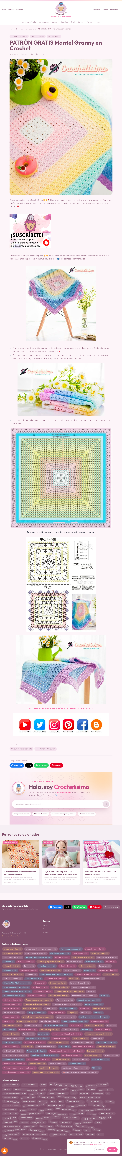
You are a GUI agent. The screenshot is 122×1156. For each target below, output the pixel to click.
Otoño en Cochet (102, 1030)
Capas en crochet (72, 970)
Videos (96, 1068)
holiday (87, 1130)
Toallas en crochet (61, 1059)
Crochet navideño (60, 987)
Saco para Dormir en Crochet (15, 1055)
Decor (91, 991)
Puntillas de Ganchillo (45, 1047)
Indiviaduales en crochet (13, 1013)
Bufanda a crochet (47, 966)
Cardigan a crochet (107, 970)
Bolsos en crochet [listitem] (87, 814)
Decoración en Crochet (76, 1106)
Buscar (45, 932)
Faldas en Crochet (10, 1122)
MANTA (98, 1122)
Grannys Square (26, 1117)
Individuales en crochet (12, 1126)
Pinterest (57, 765)
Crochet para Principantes (83, 987)
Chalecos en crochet (12, 979)
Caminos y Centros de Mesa (56, 1113)
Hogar (100, 1134)
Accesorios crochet (12, 949)
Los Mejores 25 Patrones (83, 1122)
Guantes (97, 1130)
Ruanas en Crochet (95, 1051)
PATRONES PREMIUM (13, 1038)
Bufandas (76, 1130)
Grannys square (11, 1008)
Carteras (31, 974)
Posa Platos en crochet (82, 1042)
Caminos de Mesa (28, 970)
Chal (73, 22)
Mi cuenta (46, 929)
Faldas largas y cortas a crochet (39, 1000)
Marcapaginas (97, 1093)
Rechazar (100, 1150)
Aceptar (112, 1150)
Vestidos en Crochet (48, 1068)
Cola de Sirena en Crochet (92, 979)
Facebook (18, 765)
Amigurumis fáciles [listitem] (21, 814)
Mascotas (24, 1122)
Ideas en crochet (101, 1008)
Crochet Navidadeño (10, 1084)
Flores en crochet (65, 1000)
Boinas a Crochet (30, 1126)
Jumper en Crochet (10, 1113)
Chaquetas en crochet (55, 979)
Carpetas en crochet (13, 974)
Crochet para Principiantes (65, 1110)
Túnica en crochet (57, 1064)
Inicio (4, 10)
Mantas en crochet (37, 36)
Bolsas (54, 22)
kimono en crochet (28, 1097)
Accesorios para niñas (94, 949)
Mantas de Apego (99, 1021)
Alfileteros (53, 1122)
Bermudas (8, 962)
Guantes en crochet (31, 1008)
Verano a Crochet (77, 1064)
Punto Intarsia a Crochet (83, 1047)
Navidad (86, 1030)
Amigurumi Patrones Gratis (21, 749)
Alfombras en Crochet (59, 953)
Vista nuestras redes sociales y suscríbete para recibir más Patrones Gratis (61, 708)
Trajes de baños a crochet (14, 1064)
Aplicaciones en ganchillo (67, 1097)
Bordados (29, 966)
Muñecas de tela (70, 1030)
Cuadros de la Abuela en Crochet (17, 991)
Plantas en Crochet (60, 1038)
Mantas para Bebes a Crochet (14, 1130)
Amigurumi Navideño (12, 957)
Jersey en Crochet (36, 1013)
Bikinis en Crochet (25, 962)
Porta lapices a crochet (34, 1042)
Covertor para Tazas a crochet (16, 987)
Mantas (89, 22)
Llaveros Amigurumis (66, 1017)
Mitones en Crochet (94, 1025)
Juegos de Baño (56, 1013)
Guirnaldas (50, 1008)
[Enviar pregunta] (106, 804)
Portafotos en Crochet (58, 1042)
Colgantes (40, 983)
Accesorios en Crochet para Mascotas (41, 949)
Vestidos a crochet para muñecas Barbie (19, 1068)
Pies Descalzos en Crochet (37, 1038)
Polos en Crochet (80, 1038)
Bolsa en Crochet (11, 966)
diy (108, 1094)
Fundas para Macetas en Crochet (67, 1004)
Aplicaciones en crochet (83, 957)
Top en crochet (80, 1059)
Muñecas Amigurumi (49, 1030)
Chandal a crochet (33, 979)
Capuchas (89, 970)
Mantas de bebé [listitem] (40, 814)
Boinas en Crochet (93, 962)
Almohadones (80, 953)
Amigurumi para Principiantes (38, 957)
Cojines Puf (84, 1093)
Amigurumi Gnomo (99, 953)
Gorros (80, 22)
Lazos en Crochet (11, 1017)
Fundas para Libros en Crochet (37, 1004)
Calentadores (10, 970)
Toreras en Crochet (100, 1059)
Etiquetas (114, 10)
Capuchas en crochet (64, 1126)
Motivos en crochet (27, 1030)
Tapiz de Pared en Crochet (38, 1059)
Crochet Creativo (40, 987)
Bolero (43, 1085)
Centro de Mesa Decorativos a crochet (56, 974)
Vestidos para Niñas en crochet (74, 1068)
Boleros (110, 962)
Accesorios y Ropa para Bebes (97, 1084)
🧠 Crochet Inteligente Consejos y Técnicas (80, 1072)
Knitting (97, 1013)
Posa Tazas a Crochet (106, 1042)
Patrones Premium (15, 10)
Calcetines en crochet (11, 1134)
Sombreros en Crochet (13, 1059)
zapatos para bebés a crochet (45, 1072)
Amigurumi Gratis (29, 22)
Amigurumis (44, 22)
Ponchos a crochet (12, 1042)
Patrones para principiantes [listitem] (63, 814)
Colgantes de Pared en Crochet (14, 1094)
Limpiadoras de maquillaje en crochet (37, 1017)
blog (61, 1101)
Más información (96, 1145)
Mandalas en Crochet (26, 1021)
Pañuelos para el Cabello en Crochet (67, 1034)
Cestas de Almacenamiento (90, 1097)
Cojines (73, 979)
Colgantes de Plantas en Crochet (47, 1117)
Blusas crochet (74, 962)
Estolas (103, 996)
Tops (98, 22)
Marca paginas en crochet (55, 1025)
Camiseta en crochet (94, 1101)
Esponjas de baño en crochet (33, 1105)
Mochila (111, 1025)
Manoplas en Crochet (49, 1021)
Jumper (72, 1013)
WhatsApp (43, 765)
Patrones (96, 10)
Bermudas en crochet (55, 1105)
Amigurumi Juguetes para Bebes (35, 1134)
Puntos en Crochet (106, 1047)
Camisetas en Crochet (50, 970)
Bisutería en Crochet (30, 1085)
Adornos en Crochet (12, 953)
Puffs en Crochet (11, 1047)
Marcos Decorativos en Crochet (26, 1089)
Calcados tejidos (86, 966)
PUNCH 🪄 (27, 1047)
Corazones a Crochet (46, 1097)
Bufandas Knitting (67, 966)
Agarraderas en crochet (35, 953)
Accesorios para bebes (71, 949)
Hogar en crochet (67, 1008)
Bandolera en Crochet (11, 1105)
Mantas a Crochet (58, 1134)
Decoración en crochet (25, 29)
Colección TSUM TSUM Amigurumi (17, 983)
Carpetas (64, 22)
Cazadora (90, 1134)
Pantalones (28, 1034)
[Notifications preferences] (4, 1150)
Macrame (8, 1021)
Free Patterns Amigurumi (45, 749)
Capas (73, 1094)
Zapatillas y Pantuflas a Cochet (16, 1072)
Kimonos (85, 1013)
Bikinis (43, 1089)
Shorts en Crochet (92, 1055)
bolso (53, 1101)
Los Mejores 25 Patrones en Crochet (93, 1017)
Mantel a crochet (54, 36)
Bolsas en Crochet (11, 1101)
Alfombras (110, 1101)
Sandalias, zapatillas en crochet (44, 1055)
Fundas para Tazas (10, 1098)
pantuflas (43, 1034)
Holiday (84, 1008)
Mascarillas (76, 1025)
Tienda (105, 10)
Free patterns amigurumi (88, 1000)
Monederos (9, 1030)
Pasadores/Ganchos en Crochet (98, 1034)
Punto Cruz (64, 1047)
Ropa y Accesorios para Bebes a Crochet (66, 1051)
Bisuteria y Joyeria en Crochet (50, 962)
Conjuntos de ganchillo (79, 983)
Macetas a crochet (10, 1138)
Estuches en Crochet (12, 1000)
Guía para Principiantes (75, 1101)
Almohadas (43, 1101)
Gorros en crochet (93, 1004)
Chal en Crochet (9, 1117)
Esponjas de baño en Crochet (83, 996)
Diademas (91, 1089)
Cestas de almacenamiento (87, 974)
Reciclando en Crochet (13, 1051)
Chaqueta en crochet (96, 1106)
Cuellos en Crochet (43, 991)
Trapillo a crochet (37, 1064)
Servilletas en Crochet (71, 1055)
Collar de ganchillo (57, 983)
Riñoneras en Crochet (36, 1051)
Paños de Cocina (11, 1034)
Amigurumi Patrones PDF (58, 1089)
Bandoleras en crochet (106, 957)
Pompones (97, 1038)
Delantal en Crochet (36, 996)
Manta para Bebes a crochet (74, 1021)
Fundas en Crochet (12, 1004)
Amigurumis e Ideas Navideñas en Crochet (94, 1109)
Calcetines (104, 966)
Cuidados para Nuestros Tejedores (69, 991)
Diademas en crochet (58, 996)
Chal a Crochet (110, 974)
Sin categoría (111, 1055)
